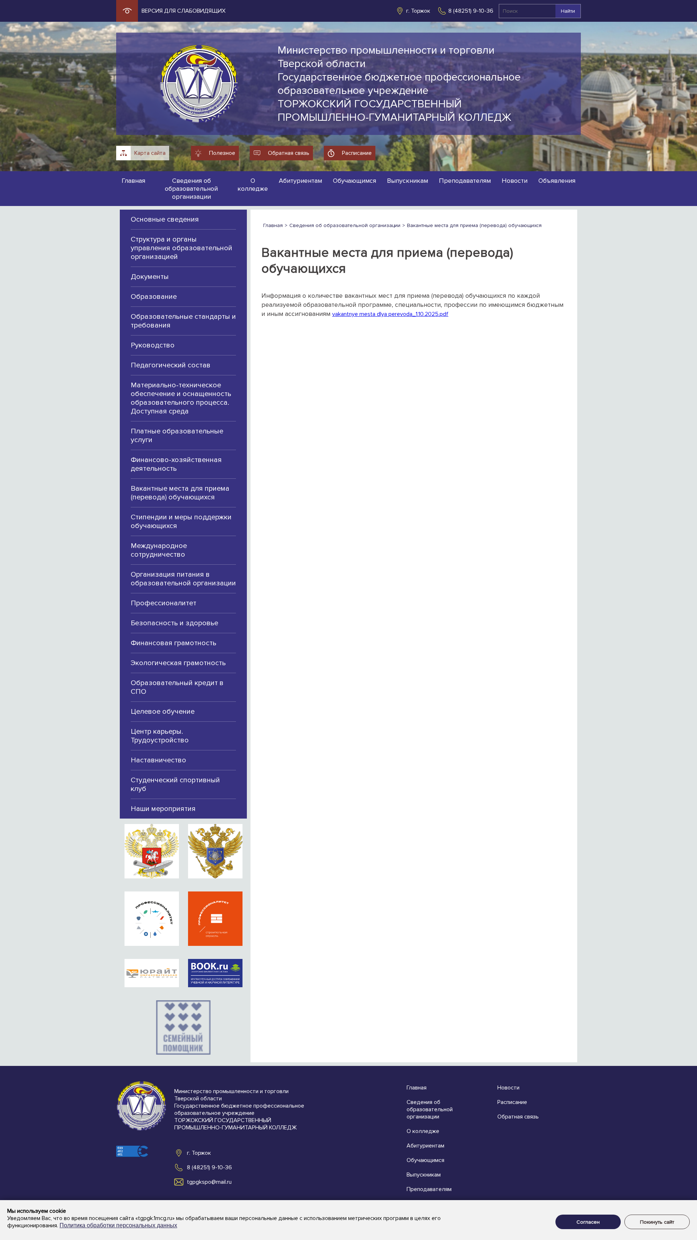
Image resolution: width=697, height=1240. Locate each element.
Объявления (556, 181)
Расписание (357, 153)
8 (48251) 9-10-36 (470, 11)
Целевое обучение (163, 711)
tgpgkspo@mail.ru (209, 1182)
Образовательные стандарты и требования (183, 321)
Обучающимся (354, 181)
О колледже (252, 185)
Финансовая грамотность (173, 643)
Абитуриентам (300, 181)
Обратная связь (288, 153)
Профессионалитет (163, 603)
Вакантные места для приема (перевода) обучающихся (180, 493)
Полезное (222, 153)
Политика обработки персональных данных (118, 1225)
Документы (150, 276)
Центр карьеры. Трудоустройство (160, 736)
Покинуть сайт (657, 1222)
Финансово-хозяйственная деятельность (176, 464)
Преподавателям (465, 181)
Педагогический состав (171, 365)
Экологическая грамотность (178, 663)
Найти (568, 11)
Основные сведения (165, 219)
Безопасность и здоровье (174, 623)
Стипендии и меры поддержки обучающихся (181, 521)
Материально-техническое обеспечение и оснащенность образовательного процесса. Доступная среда (181, 398)
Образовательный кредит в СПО (177, 687)
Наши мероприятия (163, 808)
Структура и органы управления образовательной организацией (181, 248)
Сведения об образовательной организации (191, 189)
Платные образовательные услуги (177, 435)
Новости (514, 181)
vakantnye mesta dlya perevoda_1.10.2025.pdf (390, 314)
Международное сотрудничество (159, 550)
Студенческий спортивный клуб (175, 784)
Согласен (588, 1222)
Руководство (153, 345)
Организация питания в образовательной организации (183, 579)
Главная (133, 181)
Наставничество (158, 760)
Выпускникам (407, 181)
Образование (154, 296)
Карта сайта (150, 153)
